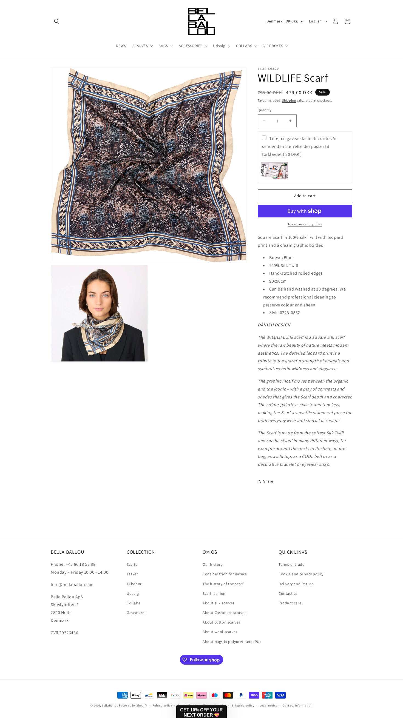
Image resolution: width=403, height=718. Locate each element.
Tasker (132, 573)
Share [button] (268, 481)
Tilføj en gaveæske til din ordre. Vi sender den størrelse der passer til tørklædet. (299, 146)
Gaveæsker (136, 612)
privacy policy (242, 690)
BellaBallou (110, 705)
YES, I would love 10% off (237, 674)
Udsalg (133, 593)
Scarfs (132, 564)
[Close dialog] (390, 563)
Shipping (289, 100)
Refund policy (162, 705)
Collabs (133, 603)
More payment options (305, 224)
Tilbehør (134, 583)
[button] (57, 21)
